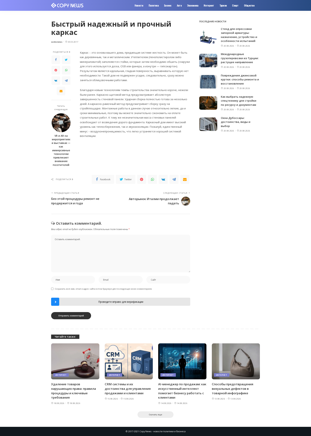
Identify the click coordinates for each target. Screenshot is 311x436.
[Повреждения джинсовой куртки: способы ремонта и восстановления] (208, 81)
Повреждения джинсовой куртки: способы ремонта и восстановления (240, 79)
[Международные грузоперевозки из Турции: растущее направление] (208, 60)
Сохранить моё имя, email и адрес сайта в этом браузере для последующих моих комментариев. (103, 288)
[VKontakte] (55, 80)
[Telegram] (66, 80)
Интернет (61, 375)
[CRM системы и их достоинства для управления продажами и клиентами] (129, 361)
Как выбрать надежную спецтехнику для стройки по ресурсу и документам (238, 100)
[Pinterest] (55, 70)
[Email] (61, 91)
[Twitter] (66, 59)
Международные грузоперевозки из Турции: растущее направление (240, 58)
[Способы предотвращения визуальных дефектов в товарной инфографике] (236, 361)
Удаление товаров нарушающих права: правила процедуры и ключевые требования (73, 390)
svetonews (56, 42)
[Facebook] (55, 59)
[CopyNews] (67, 5)
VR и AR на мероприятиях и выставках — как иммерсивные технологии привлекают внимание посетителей (61, 150)
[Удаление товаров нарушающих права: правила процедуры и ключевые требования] (75, 361)
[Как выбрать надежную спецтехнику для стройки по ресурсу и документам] (208, 103)
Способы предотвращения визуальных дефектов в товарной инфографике (232, 388)
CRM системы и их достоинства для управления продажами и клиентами (128, 388)
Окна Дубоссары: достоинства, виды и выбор (235, 122)
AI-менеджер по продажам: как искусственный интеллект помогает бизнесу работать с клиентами (182, 390)
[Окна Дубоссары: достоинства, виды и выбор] (208, 124)
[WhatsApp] (66, 70)
